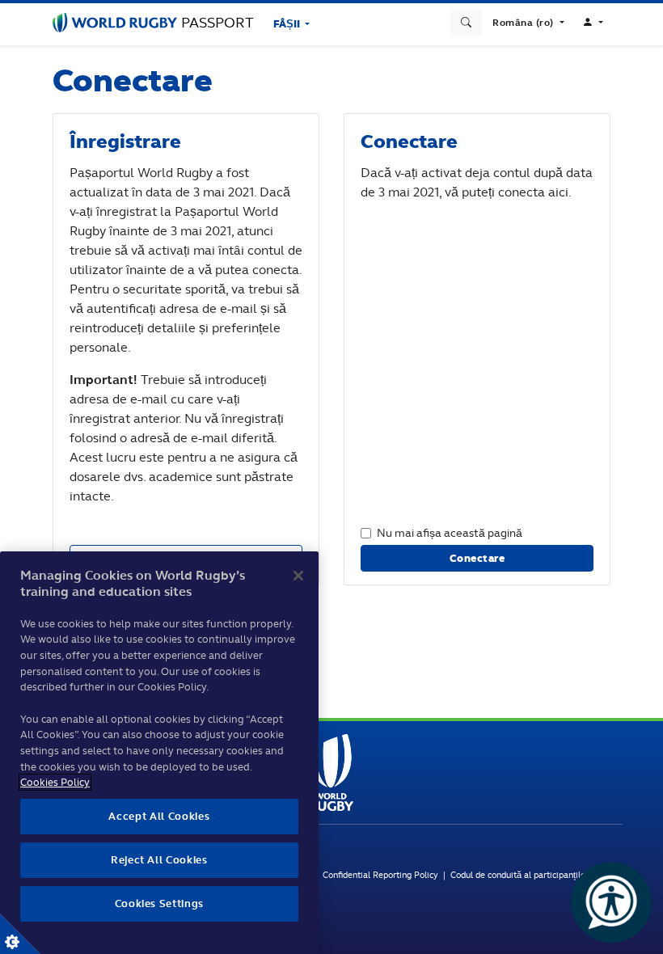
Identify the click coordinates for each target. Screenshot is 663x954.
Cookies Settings (20, 934)
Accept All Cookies (158, 816)
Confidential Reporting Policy (382, 874)
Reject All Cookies (159, 860)
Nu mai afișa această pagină (449, 532)
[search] (466, 22)
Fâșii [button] (287, 24)
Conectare (477, 558)
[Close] (298, 575)
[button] (528, 23)
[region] (159, 752)
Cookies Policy (55, 782)
